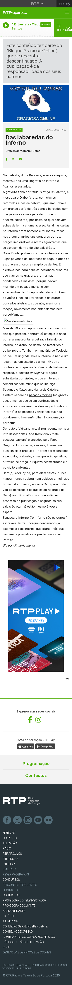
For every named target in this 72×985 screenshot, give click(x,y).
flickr (48, 820)
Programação (36, 763)
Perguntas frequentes (20, 885)
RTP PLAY (9, 864)
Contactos (36, 775)
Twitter (17, 820)
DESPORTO (10, 838)
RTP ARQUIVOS (12, 854)
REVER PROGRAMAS (16, 874)
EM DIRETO (10, 869)
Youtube (38, 820)
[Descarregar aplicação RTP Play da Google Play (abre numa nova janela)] (45, 746)
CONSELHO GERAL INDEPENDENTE (25, 926)
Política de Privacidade (16, 965)
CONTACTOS (11, 895)
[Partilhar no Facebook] (6, 159)
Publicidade (24, 968)
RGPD (6, 947)
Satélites (9, 916)
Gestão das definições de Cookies (27, 952)
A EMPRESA (10, 921)
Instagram (27, 820)
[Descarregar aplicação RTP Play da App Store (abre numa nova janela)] (26, 746)
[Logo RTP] (21, 801)
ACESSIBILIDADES (14, 911)
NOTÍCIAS (9, 833)
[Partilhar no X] (13, 159)
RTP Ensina (10, 859)
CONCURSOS (11, 880)
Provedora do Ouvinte (19, 906)
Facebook (7, 820)
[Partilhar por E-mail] (20, 159)
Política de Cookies (43, 965)
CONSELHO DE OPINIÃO (17, 931)
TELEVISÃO (10, 843)
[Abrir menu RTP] (36, 3)
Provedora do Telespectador (25, 900)
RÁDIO (7, 848)
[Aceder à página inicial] (24, 13)
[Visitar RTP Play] (36, 616)
